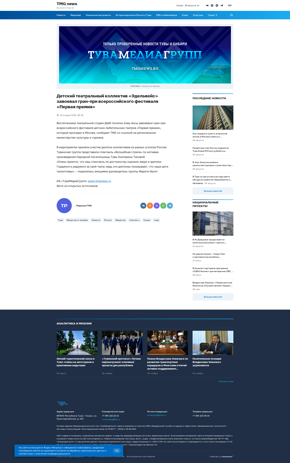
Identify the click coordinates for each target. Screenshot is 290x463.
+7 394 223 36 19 (201, 415)
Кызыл (146, 220)
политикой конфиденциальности (52, 453)
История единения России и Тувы (133, 15)
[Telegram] (170, 206)
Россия (108, 220)
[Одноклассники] (150, 206)
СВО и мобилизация (166, 15)
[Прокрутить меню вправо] (216, 15)
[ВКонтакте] (143, 206)
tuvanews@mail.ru (156, 415)
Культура (198, 15)
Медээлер (75, 15)
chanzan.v (134, 220)
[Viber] (157, 206)
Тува (60, 220)
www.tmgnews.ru (99, 181)
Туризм (212, 15)
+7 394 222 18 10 (110, 415)
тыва (156, 220)
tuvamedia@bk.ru (111, 419)
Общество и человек (77, 220)
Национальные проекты (98, 15)
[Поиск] (231, 15)
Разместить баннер (151, 86)
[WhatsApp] (163, 206)
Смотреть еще (226, 381)
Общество (120, 220)
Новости (61, 15)
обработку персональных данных (87, 450)
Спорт (185, 15)
